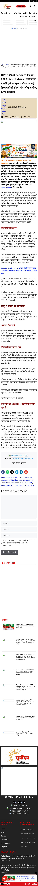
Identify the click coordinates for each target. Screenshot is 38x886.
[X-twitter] (14, 17)
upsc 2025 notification (15, 477)
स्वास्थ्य (22, 842)
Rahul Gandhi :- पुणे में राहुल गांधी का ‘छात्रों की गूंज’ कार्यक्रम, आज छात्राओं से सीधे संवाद (25, 626)
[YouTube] (36, 1)
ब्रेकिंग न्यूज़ (7, 13)
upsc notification (8, 485)
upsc (3, 477)
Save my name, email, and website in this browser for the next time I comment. (19, 543)
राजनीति (25, 13)
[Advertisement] (19, 43)
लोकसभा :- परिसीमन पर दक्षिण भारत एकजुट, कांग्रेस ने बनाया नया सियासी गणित (24, 733)
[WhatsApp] (34, 1)
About (3, 832)
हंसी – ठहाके (32, 842)
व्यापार (26, 838)
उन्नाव (26, 842)
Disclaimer (4, 839)
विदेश (19, 13)
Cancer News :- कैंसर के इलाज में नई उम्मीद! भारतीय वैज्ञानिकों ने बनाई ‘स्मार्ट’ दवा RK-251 (25, 718)
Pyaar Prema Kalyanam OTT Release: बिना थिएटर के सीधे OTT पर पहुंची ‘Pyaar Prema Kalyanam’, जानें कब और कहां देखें (25, 687)
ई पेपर (25, 846)
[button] (30, 6)
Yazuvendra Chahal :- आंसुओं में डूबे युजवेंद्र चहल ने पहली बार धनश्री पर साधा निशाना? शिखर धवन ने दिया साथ (19, 270)
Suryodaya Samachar (23, 458)
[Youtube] (16, 17)
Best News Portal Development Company (16, 879)
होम (2, 13)
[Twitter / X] (31, 1)
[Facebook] (27, 1)
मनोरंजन (31, 838)
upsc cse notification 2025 (21, 483)
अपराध (22, 838)
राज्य (22, 846)
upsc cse (22, 480)
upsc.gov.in (6, 187)
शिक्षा (30, 13)
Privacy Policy (5, 843)
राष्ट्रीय (14, 13)
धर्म (34, 13)
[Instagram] (29, 1)
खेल (34, 838)
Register (4, 846)
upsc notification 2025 (25, 485)
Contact (3, 836)
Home (3, 64)
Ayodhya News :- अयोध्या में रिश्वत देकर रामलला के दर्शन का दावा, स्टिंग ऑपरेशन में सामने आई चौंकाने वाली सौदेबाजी (25, 672)
